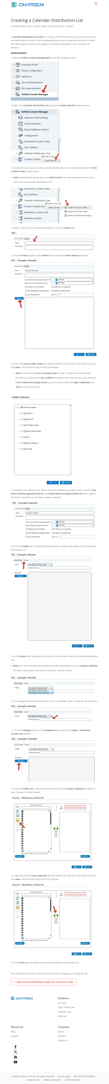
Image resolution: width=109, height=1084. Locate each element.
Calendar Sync (64, 1011)
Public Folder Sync (66, 1007)
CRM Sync (62, 1016)
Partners (62, 1036)
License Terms (33, 1079)
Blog (13, 1031)
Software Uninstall (52, 1079)
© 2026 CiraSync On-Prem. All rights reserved (32, 1076)
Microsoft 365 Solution (84, 1076)
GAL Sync (62, 1003)
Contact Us (63, 1040)
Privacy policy (64, 1076)
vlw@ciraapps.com (23, 26)
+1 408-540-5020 (72, 1079)
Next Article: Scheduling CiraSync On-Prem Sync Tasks (45, 982)
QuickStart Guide (56, 26)
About (60, 1031)
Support (69, 26)
